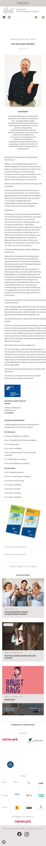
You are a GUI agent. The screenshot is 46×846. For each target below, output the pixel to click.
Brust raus (10, 699)
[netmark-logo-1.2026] (23, 821)
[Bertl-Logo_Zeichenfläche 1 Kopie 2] (9, 10)
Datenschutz (15, 828)
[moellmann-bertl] (23, 81)
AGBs (22, 828)
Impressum (6, 828)
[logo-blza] (21, 391)
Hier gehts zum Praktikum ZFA (15, 554)
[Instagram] (9, 17)
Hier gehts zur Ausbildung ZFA (15, 547)
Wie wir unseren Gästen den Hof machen (20, 657)
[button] (36, 17)
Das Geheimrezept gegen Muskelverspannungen (16, 613)
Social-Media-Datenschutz (34, 828)
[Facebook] (4, 17)
